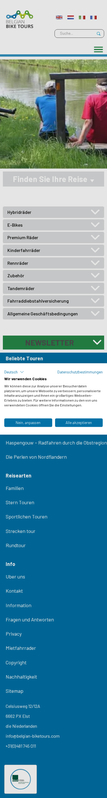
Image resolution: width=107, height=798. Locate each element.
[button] (14, 372)
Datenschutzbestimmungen (80, 371)
